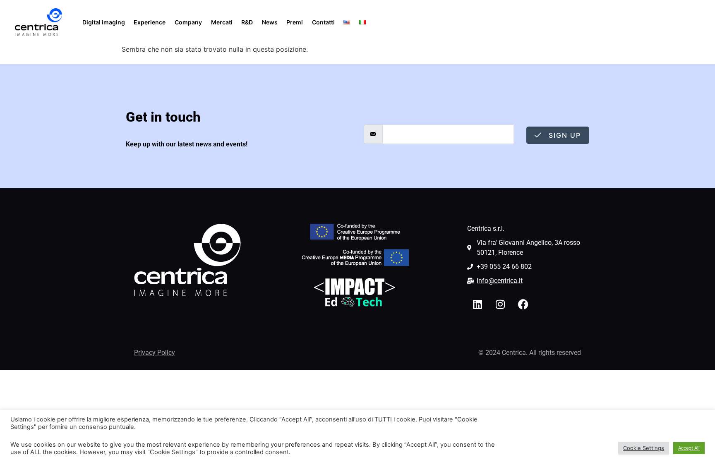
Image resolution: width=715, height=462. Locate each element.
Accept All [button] (689, 448)
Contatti (323, 22)
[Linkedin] (477, 304)
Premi (294, 22)
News (270, 22)
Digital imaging (103, 22)
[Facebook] (523, 304)
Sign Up (563, 135)
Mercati (222, 22)
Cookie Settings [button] (643, 448)
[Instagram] (500, 304)
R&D (247, 22)
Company (188, 22)
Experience (150, 22)
